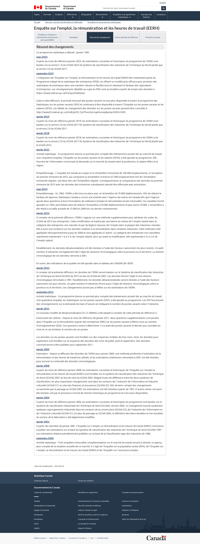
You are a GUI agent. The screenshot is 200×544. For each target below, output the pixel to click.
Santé (36, 524)
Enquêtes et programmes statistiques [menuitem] (124, 15)
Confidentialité (102, 538)
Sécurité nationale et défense (89, 506)
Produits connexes (152, 37)
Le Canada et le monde (87, 524)
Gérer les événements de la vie (134, 519)
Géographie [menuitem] (86, 14)
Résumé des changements (100, 37)
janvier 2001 (42, 421)
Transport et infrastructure (88, 519)
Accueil (37, 22)
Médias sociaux (40, 538)
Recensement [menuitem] (102, 14)
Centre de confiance (86, 481)
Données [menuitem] (47, 14)
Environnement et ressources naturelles (93, 501)
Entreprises (38, 515)
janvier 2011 (42, 308)
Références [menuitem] (72, 14)
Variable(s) (73, 37)
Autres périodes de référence (126, 37)
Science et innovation (130, 501)
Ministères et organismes (88, 492)
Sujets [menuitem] (37, 14)
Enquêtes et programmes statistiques (104, 22)
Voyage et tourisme (41, 510)
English (163, 2)
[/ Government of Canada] (55, 7)
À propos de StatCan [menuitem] (146, 15)
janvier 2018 (42, 133)
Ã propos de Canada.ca (78, 538)
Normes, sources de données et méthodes (64, 22)
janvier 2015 (42, 149)
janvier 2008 (42, 365)
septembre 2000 (45, 438)
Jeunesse (125, 515)
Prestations (38, 519)
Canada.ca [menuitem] (161, 14)
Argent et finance (85, 528)
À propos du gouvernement (132, 492)
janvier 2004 (42, 397)
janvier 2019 (42, 116)
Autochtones (127, 506)
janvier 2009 (42, 349)
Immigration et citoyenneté (44, 506)
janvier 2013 (42, 268)
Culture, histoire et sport (87, 510)
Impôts (36, 528)
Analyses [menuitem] (59, 14)
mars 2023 (41, 56)
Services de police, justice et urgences (93, 515)
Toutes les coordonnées (43, 492)
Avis (91, 538)
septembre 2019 (45, 73)
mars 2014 (41, 189)
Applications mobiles (57, 538)
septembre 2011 (45, 292)
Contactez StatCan (41, 481)
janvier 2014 (42, 213)
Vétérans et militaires (130, 510)
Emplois (37, 501)
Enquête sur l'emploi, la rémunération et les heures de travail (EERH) (47, 37)
